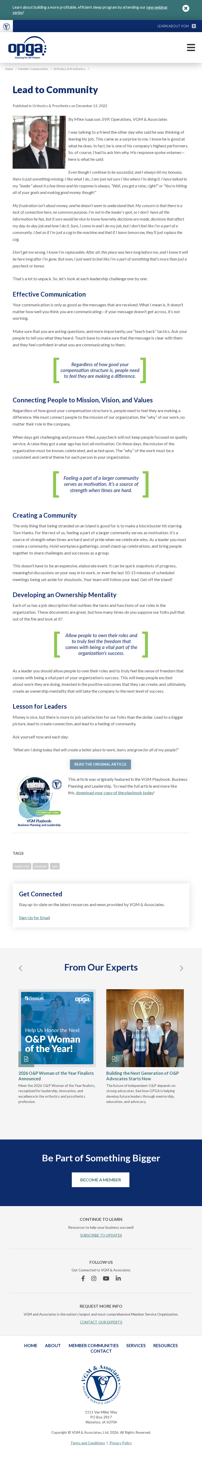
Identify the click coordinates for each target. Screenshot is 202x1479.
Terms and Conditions (87, 1443)
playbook (40, 866)
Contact (101, 1350)
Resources (165, 1345)
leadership (21, 866)
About (53, 1345)
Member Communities (94, 1345)
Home (30, 1345)
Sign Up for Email (34, 917)
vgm (55, 866)
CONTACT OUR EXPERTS (101, 1322)
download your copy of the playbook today (114, 792)
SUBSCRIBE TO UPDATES (101, 1235)
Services (136, 1345)
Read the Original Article (100, 764)
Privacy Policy (120, 1443)
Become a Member (100, 1179)
